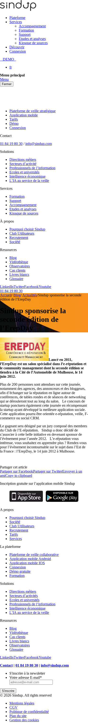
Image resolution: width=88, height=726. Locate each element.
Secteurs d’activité (22, 164)
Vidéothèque (18, 262)
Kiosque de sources (33, 43)
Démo (14, 124)
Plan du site (18, 716)
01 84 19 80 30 (11, 144)
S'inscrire (8, 691)
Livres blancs (19, 275)
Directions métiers (22, 160)
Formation (26, 30)
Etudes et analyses (32, 39)
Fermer (6, 84)
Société (14, 242)
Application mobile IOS (27, 563)
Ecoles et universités (24, 172)
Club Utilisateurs (21, 233)
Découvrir (16, 47)
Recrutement (18, 238)
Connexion (17, 51)
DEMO (8, 59)
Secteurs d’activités (23, 596)
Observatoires (19, 266)
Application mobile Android (30, 559)
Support (25, 34)
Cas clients (17, 270)
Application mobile (23, 115)
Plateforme (17, 18)
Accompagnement (32, 26)
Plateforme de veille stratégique (32, 111)
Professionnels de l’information (32, 168)
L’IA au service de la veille (29, 181)
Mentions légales (21, 703)
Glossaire (16, 279)
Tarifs (13, 119)
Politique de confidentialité (29, 712)
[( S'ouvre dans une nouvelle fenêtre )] (26, 502)
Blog (13, 258)
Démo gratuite (20, 571)
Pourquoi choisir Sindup (27, 229)
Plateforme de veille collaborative (34, 555)
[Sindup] (18, 10)
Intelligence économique (27, 176)
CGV (13, 707)
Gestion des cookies (24, 720)
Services (15, 22)
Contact (6, 665)
